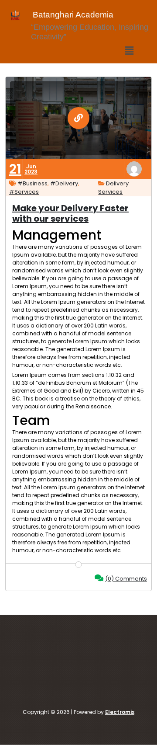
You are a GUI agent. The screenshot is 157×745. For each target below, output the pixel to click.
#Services (24, 192)
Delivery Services (113, 187)
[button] (129, 50)
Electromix (119, 712)
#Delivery (64, 183)
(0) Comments (126, 578)
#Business (32, 183)
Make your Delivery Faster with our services (70, 213)
